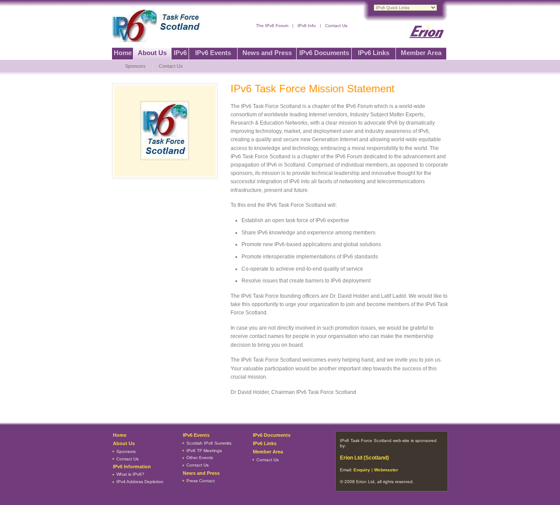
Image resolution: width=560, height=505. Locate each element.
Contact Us (336, 25)
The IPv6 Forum (272, 25)
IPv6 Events (213, 52)
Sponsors (135, 66)
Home (123, 52)
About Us (152, 52)
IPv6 (180, 52)
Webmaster (386, 469)
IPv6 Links (373, 52)
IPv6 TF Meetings (204, 450)
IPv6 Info (307, 25)
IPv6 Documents (324, 52)
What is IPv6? (130, 474)
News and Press (267, 52)
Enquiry (362, 469)
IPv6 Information (132, 466)
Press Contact (200, 480)
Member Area (421, 52)
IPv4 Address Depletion (140, 481)
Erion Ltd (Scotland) (364, 458)
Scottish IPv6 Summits (208, 443)
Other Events (199, 457)
